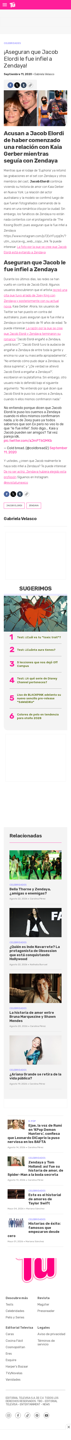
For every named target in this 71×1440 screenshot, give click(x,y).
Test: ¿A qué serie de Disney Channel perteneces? (37, 680)
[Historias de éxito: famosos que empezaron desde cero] (16, 1223)
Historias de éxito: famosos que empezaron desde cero (34, 1229)
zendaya (34, 505)
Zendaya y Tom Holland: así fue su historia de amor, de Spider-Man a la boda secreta (35, 1168)
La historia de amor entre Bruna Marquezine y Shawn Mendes (32, 1017)
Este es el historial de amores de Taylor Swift (44, 1199)
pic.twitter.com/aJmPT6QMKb (28, 441)
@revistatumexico (16, 482)
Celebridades (12, 43)
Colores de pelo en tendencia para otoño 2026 (38, 716)
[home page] (12, 5)
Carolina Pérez (37, 898)
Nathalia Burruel (38, 964)
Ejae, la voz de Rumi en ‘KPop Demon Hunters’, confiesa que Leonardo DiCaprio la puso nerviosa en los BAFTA (35, 1133)
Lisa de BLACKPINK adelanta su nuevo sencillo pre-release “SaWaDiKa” (39, 698)
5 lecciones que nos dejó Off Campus (37, 664)
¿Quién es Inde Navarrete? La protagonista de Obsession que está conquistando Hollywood (34, 953)
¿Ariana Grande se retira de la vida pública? (35, 1076)
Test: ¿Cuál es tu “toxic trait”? (39, 637)
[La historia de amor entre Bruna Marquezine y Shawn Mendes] (35, 988)
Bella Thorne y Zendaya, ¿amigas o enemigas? (30, 891)
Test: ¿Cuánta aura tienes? (36, 650)
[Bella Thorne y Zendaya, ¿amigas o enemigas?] (35, 865)
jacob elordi (14, 505)
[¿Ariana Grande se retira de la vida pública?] (35, 1050)
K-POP (32, 1121)
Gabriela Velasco (44, 74)
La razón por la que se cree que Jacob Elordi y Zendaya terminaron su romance (33, 333)
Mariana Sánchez (35, 1208)
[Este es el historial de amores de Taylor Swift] (16, 1194)
